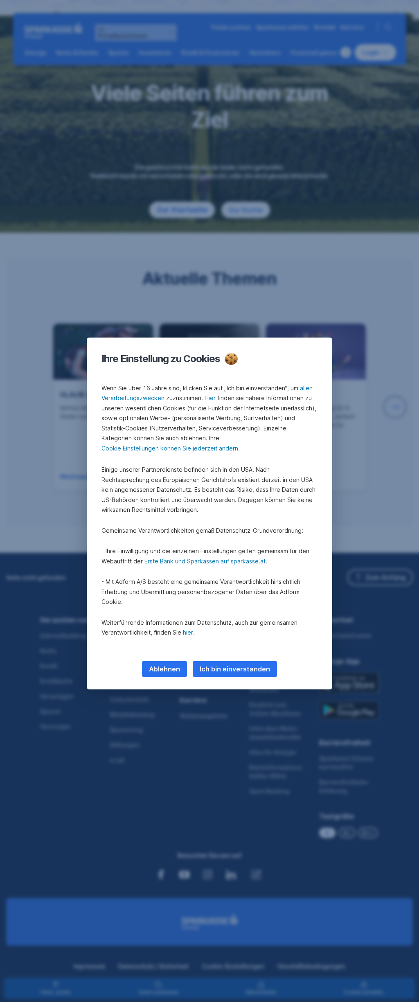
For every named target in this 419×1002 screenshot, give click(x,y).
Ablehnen (164, 669)
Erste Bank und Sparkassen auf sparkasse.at (205, 561)
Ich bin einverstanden (235, 669)
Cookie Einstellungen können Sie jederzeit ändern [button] (169, 448)
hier (188, 632)
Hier (210, 397)
